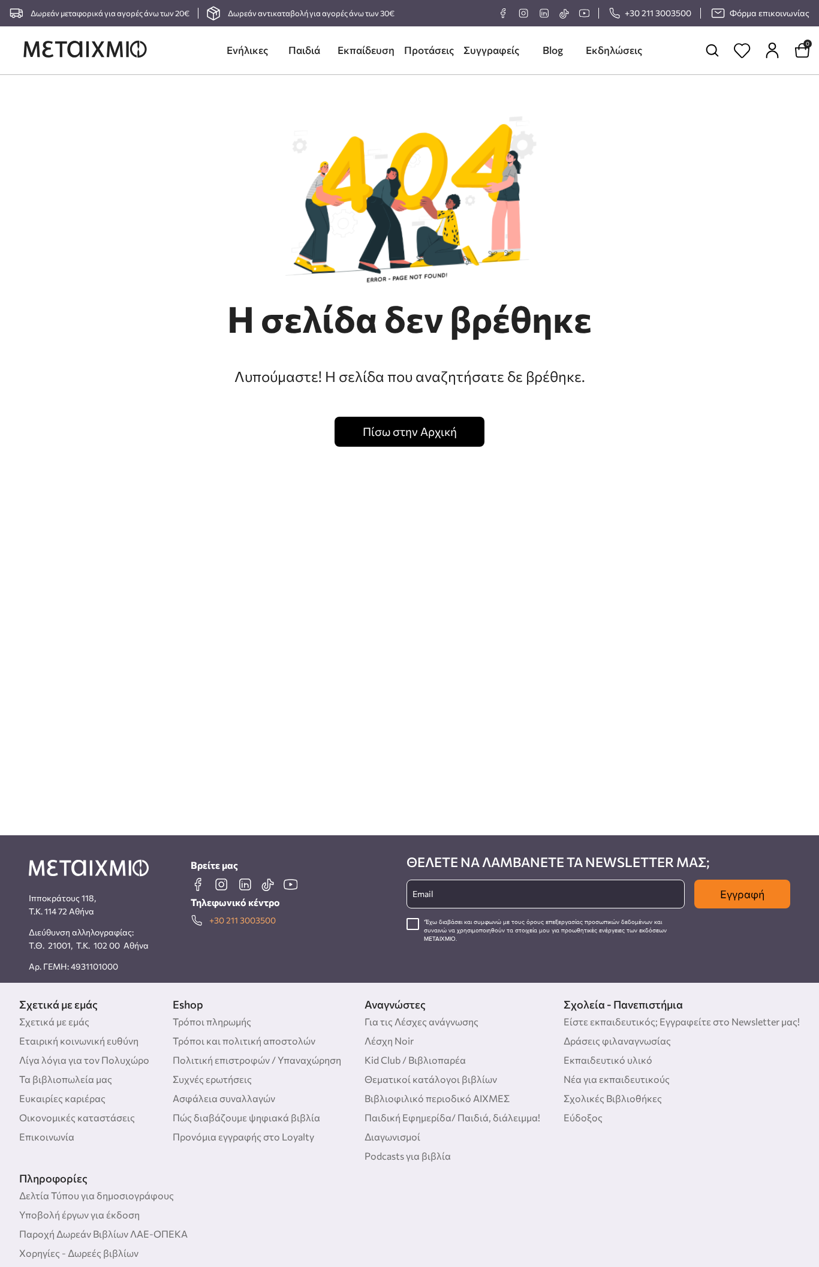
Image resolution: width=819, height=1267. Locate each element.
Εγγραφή (742, 894)
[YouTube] (584, 13)
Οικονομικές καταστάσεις (77, 1117)
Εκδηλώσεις (614, 50)
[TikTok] (564, 13)
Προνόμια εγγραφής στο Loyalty (243, 1136)
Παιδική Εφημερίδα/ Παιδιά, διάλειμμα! (452, 1117)
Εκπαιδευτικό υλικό (608, 1060)
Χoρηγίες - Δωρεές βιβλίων (78, 1253)
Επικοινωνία (46, 1136)
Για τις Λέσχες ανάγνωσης (421, 1021)
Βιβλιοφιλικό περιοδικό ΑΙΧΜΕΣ (437, 1098)
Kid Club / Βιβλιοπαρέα (415, 1060)
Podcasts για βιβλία (408, 1155)
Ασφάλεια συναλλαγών (224, 1098)
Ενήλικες (247, 50)
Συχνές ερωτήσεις (212, 1079)
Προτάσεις (429, 50)
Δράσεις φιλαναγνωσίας (617, 1040)
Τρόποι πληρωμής (212, 1021)
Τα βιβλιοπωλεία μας (65, 1079)
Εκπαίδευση (366, 50)
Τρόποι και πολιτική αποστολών (244, 1040)
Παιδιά (304, 50)
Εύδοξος (583, 1117)
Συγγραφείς (491, 50)
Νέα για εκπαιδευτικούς (617, 1079)
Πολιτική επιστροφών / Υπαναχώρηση (257, 1060)
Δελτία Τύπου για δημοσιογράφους (96, 1195)
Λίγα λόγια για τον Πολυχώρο (84, 1060)
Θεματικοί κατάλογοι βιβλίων (431, 1079)
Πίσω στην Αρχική (410, 431)
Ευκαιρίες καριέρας (62, 1098)
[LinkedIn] (543, 13)
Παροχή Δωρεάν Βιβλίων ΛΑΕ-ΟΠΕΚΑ (103, 1233)
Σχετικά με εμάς (54, 1021)
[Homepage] (85, 50)
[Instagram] (523, 13)
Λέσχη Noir (389, 1040)
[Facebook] (503, 13)
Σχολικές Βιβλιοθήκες (613, 1098)
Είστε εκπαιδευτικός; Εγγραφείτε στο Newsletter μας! (682, 1021)
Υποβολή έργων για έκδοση (79, 1214)
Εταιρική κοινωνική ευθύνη (78, 1040)
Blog (553, 50)
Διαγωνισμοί (392, 1136)
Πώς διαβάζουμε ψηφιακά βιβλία (246, 1117)
